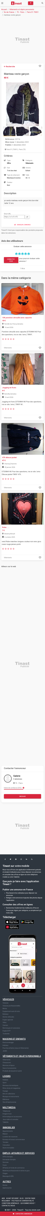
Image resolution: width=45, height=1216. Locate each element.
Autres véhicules (8, 1017)
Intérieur (5, 1045)
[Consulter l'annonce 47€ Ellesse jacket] (22, 439)
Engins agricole (8, 1020)
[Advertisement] (22, 40)
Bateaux (5, 1014)
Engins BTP (6, 1031)
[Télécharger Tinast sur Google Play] (27, 922)
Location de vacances (10, 1137)
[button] (5, 859)
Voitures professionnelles (11, 1006)
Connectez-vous (11, 260)
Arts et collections (9, 1094)
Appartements (8, 1131)
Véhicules (8, 999)
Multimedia (9, 1107)
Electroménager (8, 1042)
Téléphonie (6, 1111)
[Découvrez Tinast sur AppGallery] (12, 926)
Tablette (5, 1122)
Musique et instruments (11, 1096)
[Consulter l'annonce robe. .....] (22, 509)
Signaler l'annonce (24, 225)
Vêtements (6, 1060)
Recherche (10, 67)
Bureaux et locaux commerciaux (14, 1139)
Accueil (4, 9)
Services (6, 1162)
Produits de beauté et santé (12, 1071)
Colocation (6, 1145)
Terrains (5, 1142)
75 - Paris (20, 12)
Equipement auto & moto (11, 1011)
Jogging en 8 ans (9, 388)
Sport (4, 1082)
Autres (7, 1181)
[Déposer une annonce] (30, 3)
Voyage (5, 1091)
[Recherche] (42, 3)
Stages (5, 1173)
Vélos (4, 1022)
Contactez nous (8, 1206)
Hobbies (5, 1080)
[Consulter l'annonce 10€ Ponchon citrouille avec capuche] (22, 299)
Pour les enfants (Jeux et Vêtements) (16, 1048)
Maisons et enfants (14, 1039)
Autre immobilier (8, 1148)
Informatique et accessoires (12, 1116)
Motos (5, 1008)
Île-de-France (9, 12)
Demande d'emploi (9, 1159)
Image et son (7, 1114)
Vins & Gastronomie (9, 1102)
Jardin (5, 1051)
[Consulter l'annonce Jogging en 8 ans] (22, 369)
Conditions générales (11, 1203)
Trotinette (6, 1034)
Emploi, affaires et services (19, 1153)
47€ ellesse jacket (9, 457)
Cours (5, 1165)
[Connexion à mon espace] (40, 66)
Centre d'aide (30, 1198)
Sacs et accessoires (9, 1068)
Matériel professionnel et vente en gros (16, 1171)
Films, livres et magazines (11, 1088)
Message (22, 796)
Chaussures (7, 1062)
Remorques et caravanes (11, 1028)
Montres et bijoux (9, 1065)
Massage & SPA (8, 1176)
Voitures (5, 1003)
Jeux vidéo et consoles (10, 1119)
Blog (22, 1198)
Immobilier (9, 1127)
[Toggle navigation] (2, 3)
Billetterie (6, 1099)
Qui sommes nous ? (27, 1203)
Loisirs (6, 1076)
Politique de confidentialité (23, 1201)
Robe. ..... (5, 527)
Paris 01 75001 (33, 12)
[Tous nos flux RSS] (32, 859)
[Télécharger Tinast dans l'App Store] (12, 922)
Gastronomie (7, 1188)
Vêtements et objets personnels (21, 9)
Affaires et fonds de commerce (13, 1168)
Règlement (6, 1201)
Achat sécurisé (12, 1198)
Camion (5, 1025)
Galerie (16, 776)
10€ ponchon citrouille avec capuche (17, 318)
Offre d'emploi (8, 1157)
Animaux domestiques (10, 1085)
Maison (5, 1134)
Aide (3, 1198)
